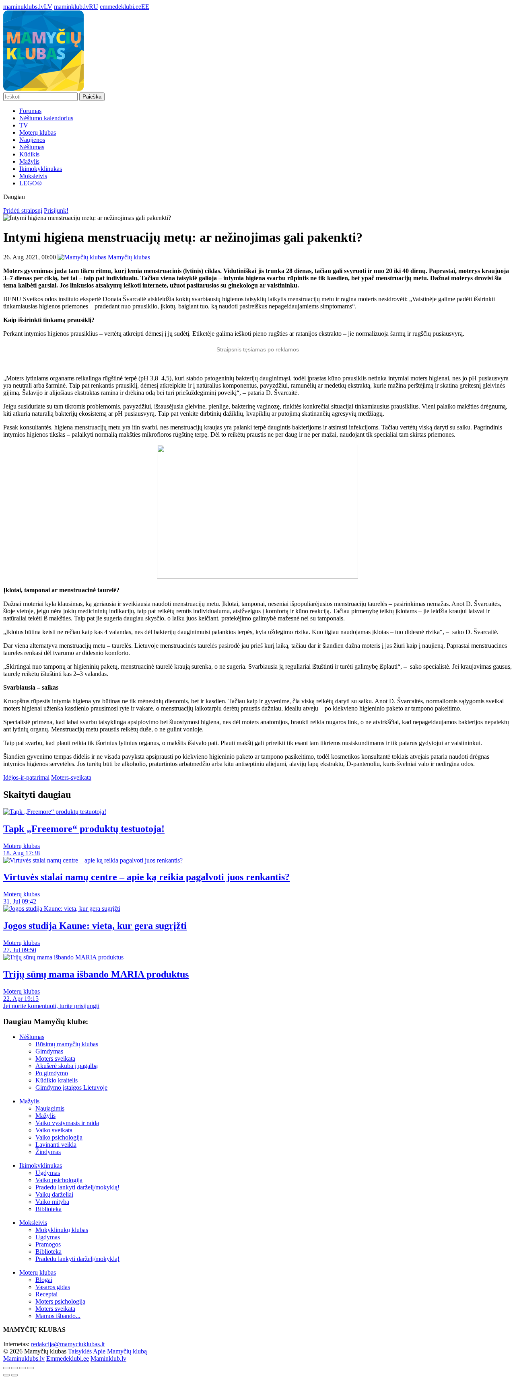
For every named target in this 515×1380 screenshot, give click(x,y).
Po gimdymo (51, 1073)
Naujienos (32, 139)
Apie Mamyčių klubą (120, 1351)
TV (23, 125)
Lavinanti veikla (55, 1144)
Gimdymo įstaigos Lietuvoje (71, 1087)
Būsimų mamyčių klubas (66, 1044)
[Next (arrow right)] (14, 1375)
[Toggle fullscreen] (22, 1368)
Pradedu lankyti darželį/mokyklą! (77, 1187)
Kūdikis (29, 154)
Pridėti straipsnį (22, 210)
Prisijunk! (56, 210)
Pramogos (48, 1244)
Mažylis (29, 161)
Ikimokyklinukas (40, 168)
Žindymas (48, 1151)
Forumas (30, 110)
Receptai (46, 1294)
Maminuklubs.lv (24, 1358)
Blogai (43, 1279)
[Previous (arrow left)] (6, 1375)
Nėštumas (31, 147)
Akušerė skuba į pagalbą (66, 1065)
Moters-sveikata (71, 777)
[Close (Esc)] (6, 1368)
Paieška (91, 97)
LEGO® (30, 183)
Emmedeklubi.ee (67, 1358)
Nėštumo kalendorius (46, 118)
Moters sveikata (55, 1058)
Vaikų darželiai (54, 1194)
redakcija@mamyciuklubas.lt (68, 1344)
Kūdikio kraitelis (56, 1080)
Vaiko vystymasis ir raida (67, 1122)
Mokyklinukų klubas (61, 1229)
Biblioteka (48, 1208)
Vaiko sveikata (53, 1130)
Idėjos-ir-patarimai (26, 777)
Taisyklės (80, 1351)
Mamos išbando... (57, 1315)
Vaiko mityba (52, 1201)
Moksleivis (33, 175)
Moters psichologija (60, 1301)
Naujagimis (49, 1108)
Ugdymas (47, 1172)
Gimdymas (49, 1051)
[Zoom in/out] (30, 1368)
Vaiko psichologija (58, 1137)
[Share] (14, 1368)
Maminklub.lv (108, 1358)
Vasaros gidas (52, 1286)
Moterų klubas (37, 132)
